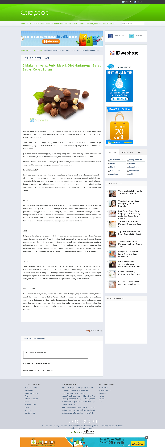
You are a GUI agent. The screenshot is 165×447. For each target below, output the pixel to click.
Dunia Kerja (134, 170)
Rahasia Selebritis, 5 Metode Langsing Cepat (129, 272)
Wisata (132, 163)
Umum (26, 396)
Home (23, 23)
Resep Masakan (71, 23)
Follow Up (128, 2)
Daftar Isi (110, 23)
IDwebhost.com (104, 390)
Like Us (139, 2)
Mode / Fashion (46, 23)
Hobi (131, 174)
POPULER (112, 152)
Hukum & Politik (30, 404)
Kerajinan (114, 174)
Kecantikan (134, 167)
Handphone (115, 170)
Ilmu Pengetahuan (94, 23)
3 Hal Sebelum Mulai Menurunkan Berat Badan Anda (130, 244)
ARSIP (140, 152)
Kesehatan (58, 23)
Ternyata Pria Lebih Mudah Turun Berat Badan (130, 192)
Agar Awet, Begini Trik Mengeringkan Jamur (77, 387)
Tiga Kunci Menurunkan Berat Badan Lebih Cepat (129, 232)
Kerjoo (101, 396)
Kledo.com (103, 393)
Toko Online (103, 387)
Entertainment (29, 413)
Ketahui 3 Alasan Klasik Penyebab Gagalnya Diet (129, 283)
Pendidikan (28, 390)
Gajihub (102, 399)
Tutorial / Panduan (31, 399)
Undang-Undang (30, 387)
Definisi (36, 23)
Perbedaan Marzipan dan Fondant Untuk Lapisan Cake (81, 402)
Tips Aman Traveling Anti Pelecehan (75, 390)
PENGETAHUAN (126, 152)
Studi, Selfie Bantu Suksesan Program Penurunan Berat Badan (129, 264)
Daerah (82, 23)
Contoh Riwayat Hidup (70, 404)
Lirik (104, 23)
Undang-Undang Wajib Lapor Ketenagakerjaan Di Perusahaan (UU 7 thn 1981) (90, 399)
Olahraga (27, 410)
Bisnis (112, 163)
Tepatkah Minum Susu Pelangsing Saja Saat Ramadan (128, 203)
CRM (100, 402)
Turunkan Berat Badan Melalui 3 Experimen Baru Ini (129, 224)
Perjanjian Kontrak (31, 393)
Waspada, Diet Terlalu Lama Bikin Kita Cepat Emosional (128, 254)
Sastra (26, 402)
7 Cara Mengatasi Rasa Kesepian (73, 393)
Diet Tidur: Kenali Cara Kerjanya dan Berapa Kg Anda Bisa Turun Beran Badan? (129, 215)
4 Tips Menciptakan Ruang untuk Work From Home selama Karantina (87, 407)
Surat (29, 23)
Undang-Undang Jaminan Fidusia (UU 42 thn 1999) (80, 410)
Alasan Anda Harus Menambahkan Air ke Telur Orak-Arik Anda (84, 396)
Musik (112, 167)
